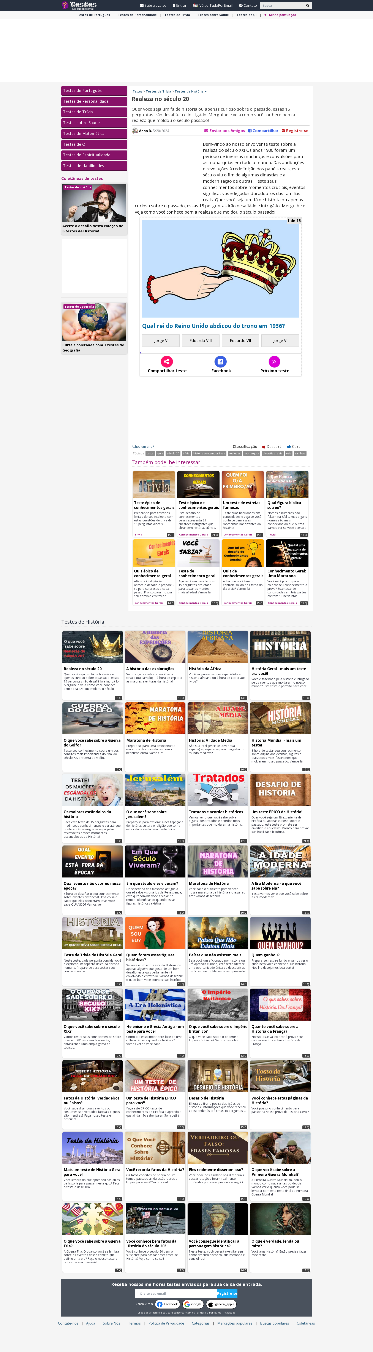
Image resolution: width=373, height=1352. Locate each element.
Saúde (213, 15)
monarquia (252, 453)
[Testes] (82, 5)
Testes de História (78, 187)
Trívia (177, 15)
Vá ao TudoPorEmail (215, 5)
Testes (137, 91)
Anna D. (145, 130)
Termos (199, 1312)
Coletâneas (306, 1323)
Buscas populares (274, 1323)
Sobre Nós (111, 1323)
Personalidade (137, 15)
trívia (186, 453)
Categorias (201, 1323)
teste (150, 453)
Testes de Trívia (78, 111)
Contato (250, 5)
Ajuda (90, 1323)
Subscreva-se (155, 5)
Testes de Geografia (79, 306)
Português (93, 15)
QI (246, 15)
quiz (160, 453)
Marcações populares (234, 1323)
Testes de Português (82, 90)
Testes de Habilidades (83, 165)
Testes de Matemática (83, 133)
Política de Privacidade (222, 1312)
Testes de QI (74, 144)
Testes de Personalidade (86, 101)
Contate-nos (68, 1323)
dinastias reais (272, 453)
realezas (235, 453)
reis (288, 453)
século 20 (173, 453)
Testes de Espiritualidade (86, 154)
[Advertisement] (186, 50)
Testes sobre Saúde (81, 122)
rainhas (300, 453)
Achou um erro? (143, 446)
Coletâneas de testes (82, 178)
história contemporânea (209, 453)
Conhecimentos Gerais (193, 534)
